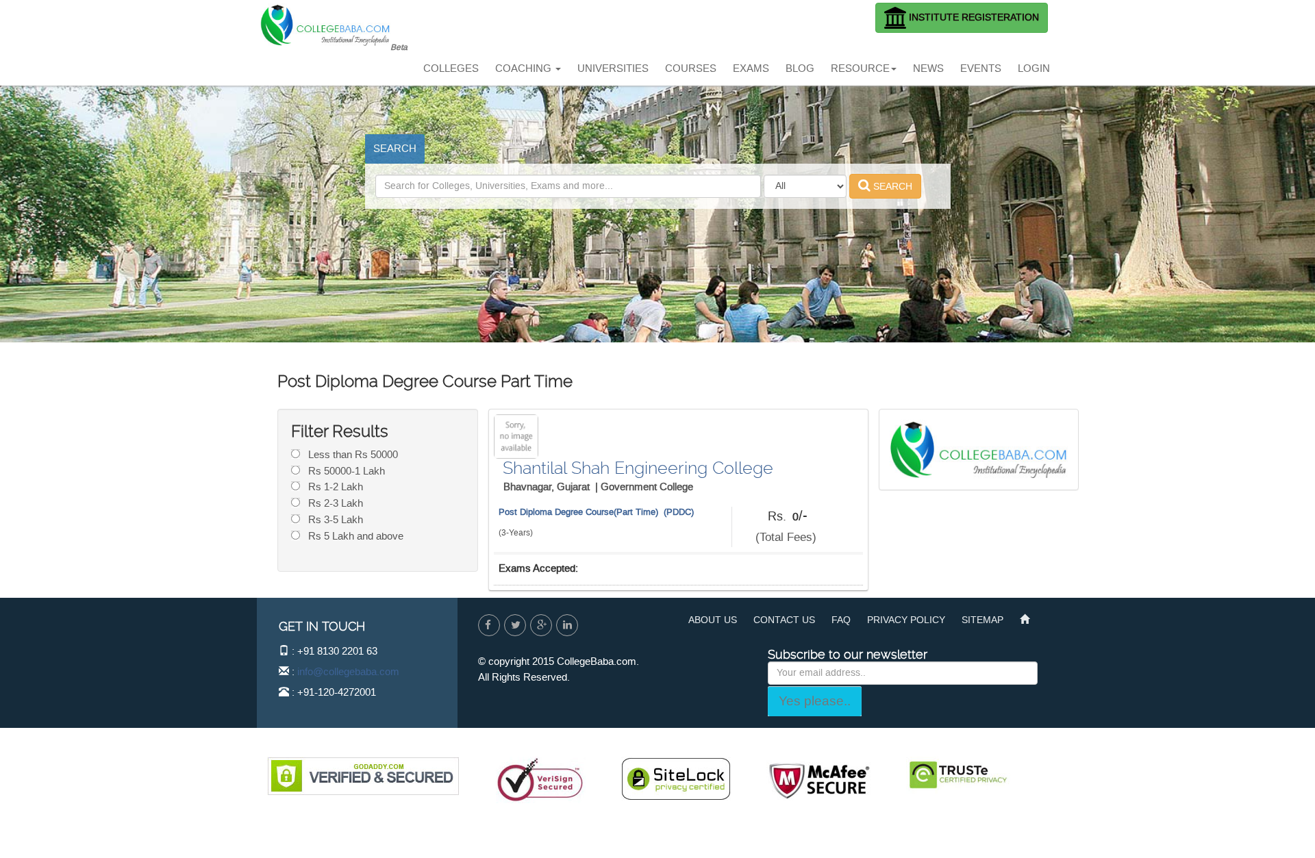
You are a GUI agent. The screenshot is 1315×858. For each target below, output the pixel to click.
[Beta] (334, 17)
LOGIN (1034, 68)
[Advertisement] (660, 31)
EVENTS (980, 68)
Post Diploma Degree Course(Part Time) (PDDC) (596, 512)
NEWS (928, 68)
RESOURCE (860, 68)
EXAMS (751, 68)
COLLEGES (451, 68)
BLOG (800, 68)
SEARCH (394, 148)
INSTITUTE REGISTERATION (972, 17)
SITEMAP (982, 620)
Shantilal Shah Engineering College (638, 468)
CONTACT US (784, 620)
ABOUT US (712, 620)
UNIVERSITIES (613, 68)
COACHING (524, 68)
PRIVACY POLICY (906, 620)
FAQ (841, 620)
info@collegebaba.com (348, 672)
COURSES (690, 68)
